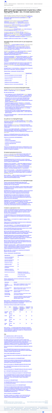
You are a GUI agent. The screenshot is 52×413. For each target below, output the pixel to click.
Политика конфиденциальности (43, 407)
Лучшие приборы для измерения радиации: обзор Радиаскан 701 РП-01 (37, 402)
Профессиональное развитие (8, 5)
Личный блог (9, 7)
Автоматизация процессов (25, 409)
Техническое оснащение (29, 3)
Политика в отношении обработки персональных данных (15, 407)
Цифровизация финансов (12, 3)
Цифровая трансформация (38, 3)
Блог (4, 407)
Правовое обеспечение (21, 3)
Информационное (29, 36)
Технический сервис (17, 409)
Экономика (6, 3)
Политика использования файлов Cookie (31, 407)
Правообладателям (7, 408)
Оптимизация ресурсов (33, 409)
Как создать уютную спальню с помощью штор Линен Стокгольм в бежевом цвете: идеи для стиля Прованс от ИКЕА (14, 402)
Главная (5, 7)
